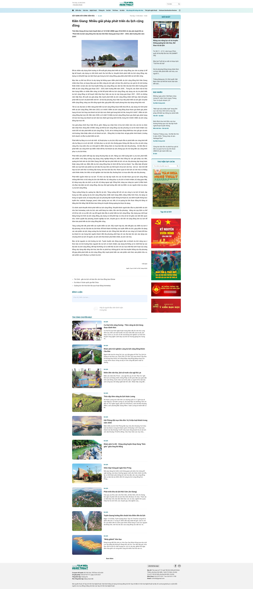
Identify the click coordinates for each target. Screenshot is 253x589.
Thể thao (115, 10)
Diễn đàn (78, 10)
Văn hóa (85, 10)
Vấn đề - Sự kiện (158, 115)
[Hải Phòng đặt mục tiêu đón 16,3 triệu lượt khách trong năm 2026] (87, 426)
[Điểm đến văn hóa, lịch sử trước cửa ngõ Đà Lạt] (87, 378)
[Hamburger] (179, 10)
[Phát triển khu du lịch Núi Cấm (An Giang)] (87, 497)
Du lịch (108, 10)
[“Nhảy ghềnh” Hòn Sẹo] (87, 545)
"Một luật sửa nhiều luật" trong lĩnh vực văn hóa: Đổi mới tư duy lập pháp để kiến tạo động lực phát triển (165, 111)
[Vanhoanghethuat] (73, 10)
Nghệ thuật (93, 10)
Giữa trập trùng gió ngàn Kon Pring (117, 468)
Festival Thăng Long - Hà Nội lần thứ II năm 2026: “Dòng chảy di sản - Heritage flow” (166, 136)
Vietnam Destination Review (168, 10)
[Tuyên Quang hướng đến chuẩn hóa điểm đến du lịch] (87, 521)
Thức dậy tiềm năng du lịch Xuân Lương (119, 396)
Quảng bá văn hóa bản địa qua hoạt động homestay (92, 286)
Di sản (155, 153)
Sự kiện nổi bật (78, 5)
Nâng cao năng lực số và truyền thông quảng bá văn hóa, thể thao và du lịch (165, 42)
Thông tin (102, 10)
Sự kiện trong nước (159, 103)
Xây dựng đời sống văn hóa (134, 10)
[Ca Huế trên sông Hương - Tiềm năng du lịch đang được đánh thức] (87, 330)
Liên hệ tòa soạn (153, 566)
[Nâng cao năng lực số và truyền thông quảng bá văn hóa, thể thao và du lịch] (166, 29)
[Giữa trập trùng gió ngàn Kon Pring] (87, 473)
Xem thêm (109, 558)
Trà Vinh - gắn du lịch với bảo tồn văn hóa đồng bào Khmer (94, 279)
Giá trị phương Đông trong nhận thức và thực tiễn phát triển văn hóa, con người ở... (166, 71)
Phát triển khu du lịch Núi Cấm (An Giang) (120, 492)
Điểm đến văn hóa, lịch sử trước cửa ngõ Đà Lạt (122, 373)
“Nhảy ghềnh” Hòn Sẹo (113, 539)
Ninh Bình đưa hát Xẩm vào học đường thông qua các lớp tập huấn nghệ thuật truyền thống (165, 123)
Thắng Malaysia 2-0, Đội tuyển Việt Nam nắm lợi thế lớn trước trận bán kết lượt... (165, 81)
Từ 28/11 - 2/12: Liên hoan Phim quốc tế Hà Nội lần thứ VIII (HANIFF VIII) (165, 53)
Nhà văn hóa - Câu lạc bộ (161, 128)
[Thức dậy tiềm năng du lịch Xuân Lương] (87, 402)
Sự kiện (122, 10)
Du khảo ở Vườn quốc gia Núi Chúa (86, 282)
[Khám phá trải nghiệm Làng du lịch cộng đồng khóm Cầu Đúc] (87, 354)
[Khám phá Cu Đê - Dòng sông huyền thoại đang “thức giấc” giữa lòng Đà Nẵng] (87, 450)
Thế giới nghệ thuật (151, 10)
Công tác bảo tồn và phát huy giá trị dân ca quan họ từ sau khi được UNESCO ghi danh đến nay (165, 149)
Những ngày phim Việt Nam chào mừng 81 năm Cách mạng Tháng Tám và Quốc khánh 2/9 (164, 98)
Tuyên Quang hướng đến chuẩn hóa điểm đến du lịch (124, 515)
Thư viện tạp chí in (166, 162)
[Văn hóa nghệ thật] (80, 569)
